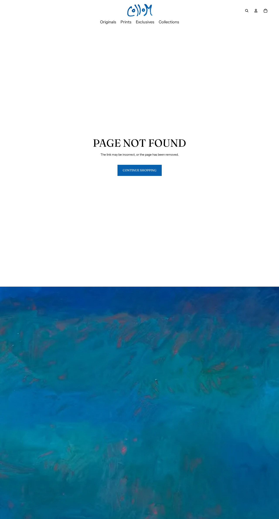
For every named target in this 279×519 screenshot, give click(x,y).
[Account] (256, 10)
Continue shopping (140, 170)
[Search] (247, 10)
